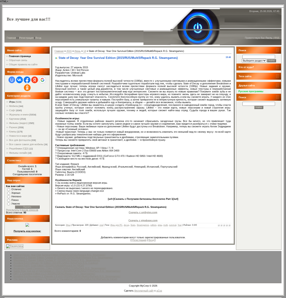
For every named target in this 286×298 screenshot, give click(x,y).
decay (126, 225)
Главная (11, 37)
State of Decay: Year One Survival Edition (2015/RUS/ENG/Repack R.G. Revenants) (59, 254)
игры (160, 225)
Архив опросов (29, 210)
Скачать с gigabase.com (143, 220)
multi (165, 225)
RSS (276, 37)
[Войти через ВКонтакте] (19, 80)
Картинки (14, 118)
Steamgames (143, 225)
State (132, 225)
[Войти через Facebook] (27, 80)
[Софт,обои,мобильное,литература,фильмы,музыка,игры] (27, 225)
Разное (13, 127)
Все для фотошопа (20, 140)
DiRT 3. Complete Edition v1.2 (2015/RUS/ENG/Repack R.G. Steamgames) (54, 273)
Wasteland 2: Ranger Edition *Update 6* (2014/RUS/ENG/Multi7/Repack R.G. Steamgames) (63, 257)
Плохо (15, 200)
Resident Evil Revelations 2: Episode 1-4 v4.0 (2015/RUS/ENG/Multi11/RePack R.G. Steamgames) (66, 276)
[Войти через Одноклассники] (27, 87)
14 (84, 51)
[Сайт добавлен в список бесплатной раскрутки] (14, 246)
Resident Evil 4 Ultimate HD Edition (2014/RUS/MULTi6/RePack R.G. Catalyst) (55, 263)
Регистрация (26, 37)
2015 (69, 51)
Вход (38, 37)
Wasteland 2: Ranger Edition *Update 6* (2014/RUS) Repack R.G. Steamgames (56, 260)
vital (101, 225)
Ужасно (15, 203)
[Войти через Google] (42, 79)
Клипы (12, 131)
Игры (12, 101)
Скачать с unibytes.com (143, 212)
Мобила (13, 106)
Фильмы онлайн (18, 152)
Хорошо (15, 193)
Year (180, 225)
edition (153, 225)
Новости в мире (18, 135)
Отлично (16, 189)
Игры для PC (116, 225)
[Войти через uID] (11, 80)
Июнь (77, 51)
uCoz (159, 290)
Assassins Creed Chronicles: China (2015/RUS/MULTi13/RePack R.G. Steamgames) (59, 268)
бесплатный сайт (144, 290)
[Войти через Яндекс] (34, 80)
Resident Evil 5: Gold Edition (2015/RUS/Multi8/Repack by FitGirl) (48, 265)
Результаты (12, 210)
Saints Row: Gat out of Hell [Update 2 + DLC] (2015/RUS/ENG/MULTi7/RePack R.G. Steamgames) (67, 271)
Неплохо (16, 196)
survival (172, 225)
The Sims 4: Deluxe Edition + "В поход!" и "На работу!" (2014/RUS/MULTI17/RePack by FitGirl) (65, 279)
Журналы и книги (19, 114)
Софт (12, 110)
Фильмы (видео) (18, 123)
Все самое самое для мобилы (26, 144)
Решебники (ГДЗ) (19, 148)
